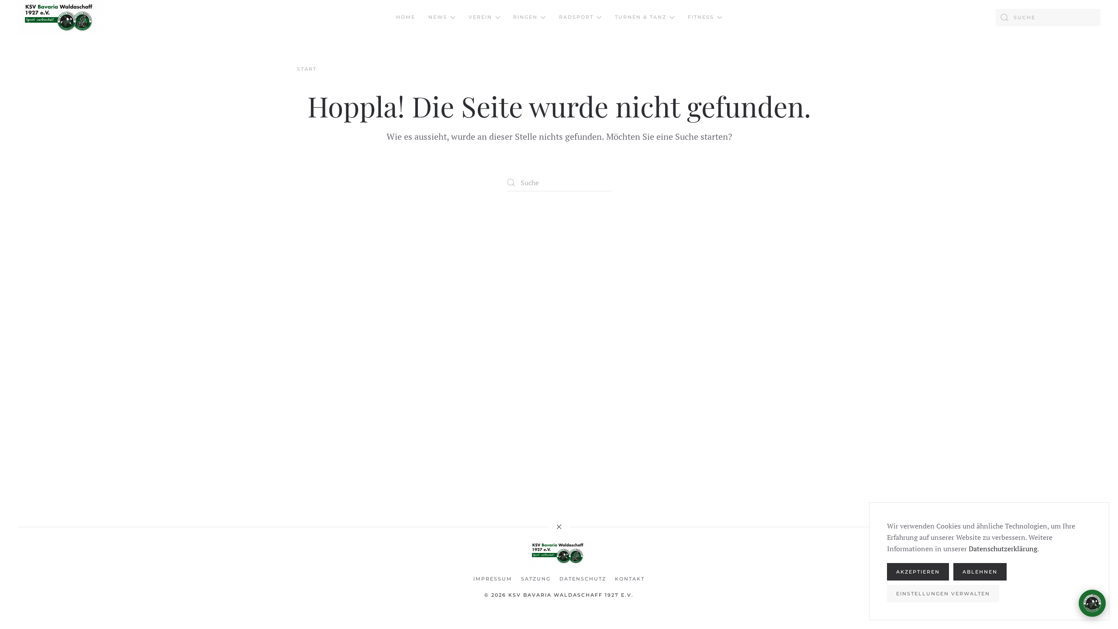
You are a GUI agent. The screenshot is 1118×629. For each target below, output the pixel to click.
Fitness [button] (701, 17)
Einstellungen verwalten (943, 594)
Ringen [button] (525, 17)
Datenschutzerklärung (1003, 548)
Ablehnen (980, 572)
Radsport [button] (576, 17)
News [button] (437, 17)
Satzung (536, 579)
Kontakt (630, 579)
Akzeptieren (918, 572)
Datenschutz (582, 579)
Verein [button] (480, 17)
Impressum (492, 579)
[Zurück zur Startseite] (60, 17)
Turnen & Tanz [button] (640, 17)
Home (405, 17)
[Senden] (1088, 563)
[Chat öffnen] (1092, 603)
